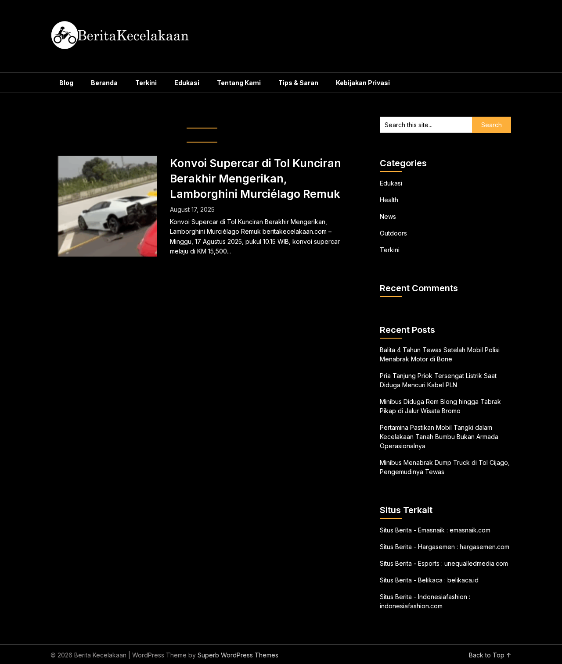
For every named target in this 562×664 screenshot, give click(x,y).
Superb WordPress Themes (238, 655)
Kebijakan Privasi (363, 82)
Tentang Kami (239, 82)
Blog (66, 82)
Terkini (146, 82)
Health (389, 199)
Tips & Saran (298, 82)
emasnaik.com (470, 530)
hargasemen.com (484, 546)
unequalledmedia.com (476, 563)
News (388, 216)
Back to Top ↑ (490, 655)
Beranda (104, 82)
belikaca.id (463, 580)
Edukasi (186, 82)
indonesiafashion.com (411, 606)
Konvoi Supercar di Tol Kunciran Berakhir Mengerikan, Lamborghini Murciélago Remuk (255, 178)
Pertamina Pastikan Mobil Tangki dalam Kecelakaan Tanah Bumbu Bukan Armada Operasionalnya (439, 437)
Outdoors (393, 233)
